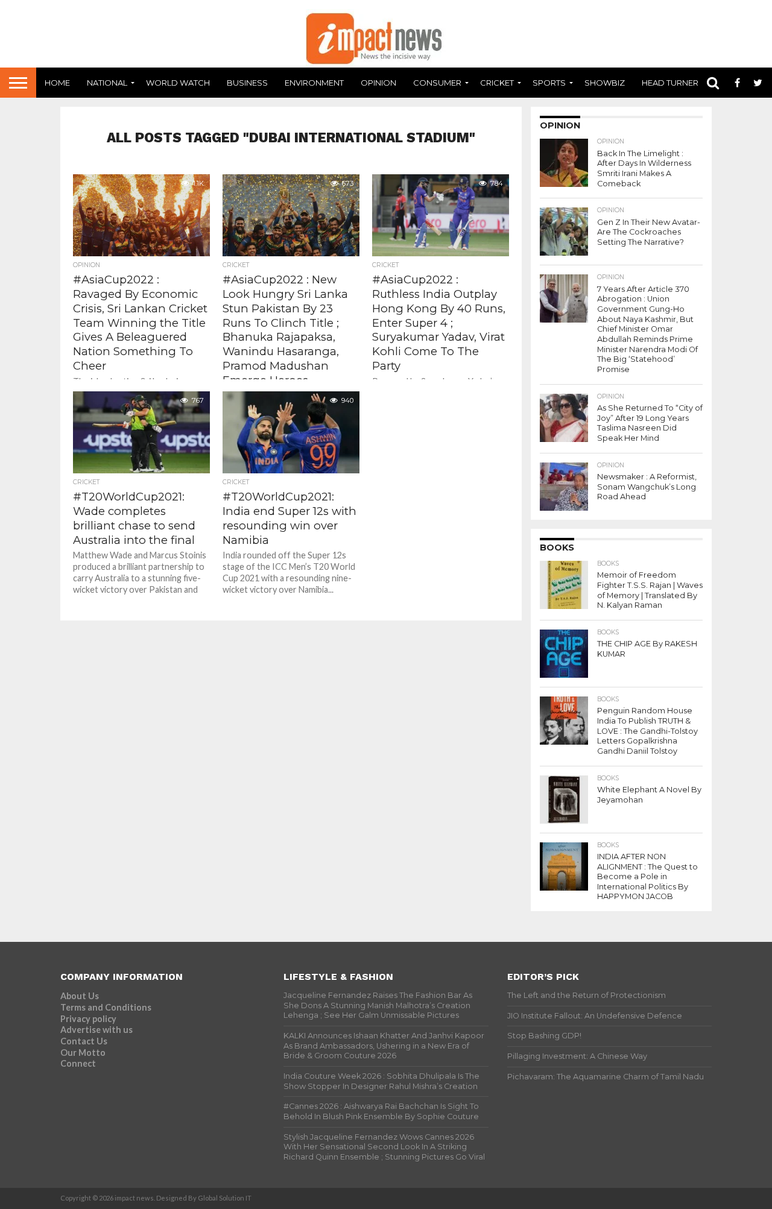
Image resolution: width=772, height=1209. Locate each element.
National (107, 82)
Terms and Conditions (105, 1007)
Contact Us (83, 1041)
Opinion (378, 82)
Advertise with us (96, 1029)
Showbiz (604, 82)
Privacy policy (88, 1019)
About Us (79, 996)
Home (57, 82)
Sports (549, 82)
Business (247, 82)
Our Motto (83, 1052)
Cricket (497, 82)
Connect (78, 1063)
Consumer (437, 82)
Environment (314, 82)
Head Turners (673, 82)
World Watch (178, 82)
